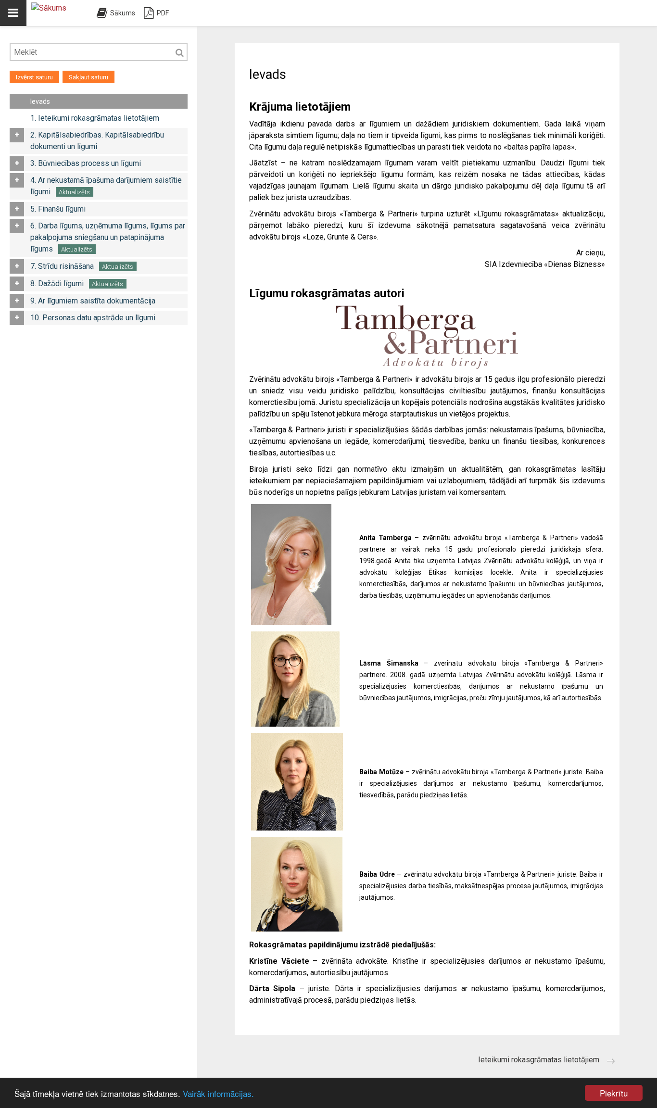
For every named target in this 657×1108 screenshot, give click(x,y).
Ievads (40, 101)
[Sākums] (57, 13)
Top (637, 1088)
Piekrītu (614, 1093)
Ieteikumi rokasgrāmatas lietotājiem (538, 1059)
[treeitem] (108, 101)
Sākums (122, 13)
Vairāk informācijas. (218, 1093)
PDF (163, 13)
